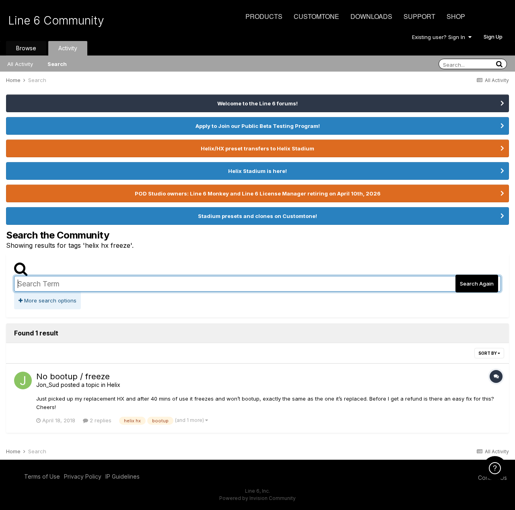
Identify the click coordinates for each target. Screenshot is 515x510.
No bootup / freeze (73, 376)
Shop (456, 16)
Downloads (371, 16)
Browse (26, 48)
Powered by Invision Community (257, 498)
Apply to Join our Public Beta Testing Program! (258, 126)
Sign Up (493, 36)
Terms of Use (42, 476)
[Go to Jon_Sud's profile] (23, 380)
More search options (49, 300)
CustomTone (316, 16)
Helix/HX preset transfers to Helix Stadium (257, 148)
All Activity (20, 64)
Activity (67, 48)
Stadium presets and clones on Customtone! (257, 216)
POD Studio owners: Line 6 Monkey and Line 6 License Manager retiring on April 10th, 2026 (258, 193)
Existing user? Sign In (440, 37)
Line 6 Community (56, 20)
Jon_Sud (47, 384)
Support (419, 16)
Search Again (477, 283)
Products (263, 16)
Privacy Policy (82, 476)
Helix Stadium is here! (257, 171)
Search (57, 64)
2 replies (99, 420)
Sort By (488, 353)
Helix (113, 384)
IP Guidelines (122, 476)
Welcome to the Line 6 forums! (257, 103)
